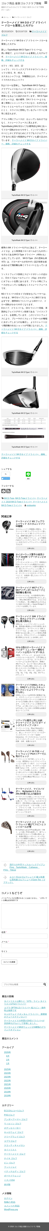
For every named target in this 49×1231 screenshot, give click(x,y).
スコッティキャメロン (14, 1145)
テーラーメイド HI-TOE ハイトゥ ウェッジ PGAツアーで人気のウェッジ (31, 753)
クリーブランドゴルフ (14, 1137)
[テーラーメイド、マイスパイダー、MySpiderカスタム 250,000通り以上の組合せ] (7, 794)
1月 (7, 1063)
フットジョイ (10, 1167)
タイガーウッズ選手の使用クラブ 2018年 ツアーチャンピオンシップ (31, 556)
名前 (4, 932)
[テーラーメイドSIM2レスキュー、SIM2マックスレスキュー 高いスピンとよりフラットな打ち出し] (7, 690)
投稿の (9, 1202)
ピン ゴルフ (9, 1163)
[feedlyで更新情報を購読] (3, 491)
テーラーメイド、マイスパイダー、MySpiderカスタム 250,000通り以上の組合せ (30, 791)
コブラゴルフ (10, 1141)
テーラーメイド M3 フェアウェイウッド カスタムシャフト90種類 (30, 523)
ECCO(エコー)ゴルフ (14, 1111)
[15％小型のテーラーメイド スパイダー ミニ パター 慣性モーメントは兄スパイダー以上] (7, 652)
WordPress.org (11, 1209)
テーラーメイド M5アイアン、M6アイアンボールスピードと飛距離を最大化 (31, 590)
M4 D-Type (9, 498)
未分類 (7, 1184)
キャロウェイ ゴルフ (13, 1132)
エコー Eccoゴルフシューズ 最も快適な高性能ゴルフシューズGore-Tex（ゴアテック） (24, 880)
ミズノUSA (9, 1180)
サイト (4, 951)
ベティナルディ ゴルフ (14, 1171)
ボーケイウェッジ (12, 1176)
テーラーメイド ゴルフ (14, 1154)
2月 (7, 1060)
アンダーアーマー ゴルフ (16, 1119)
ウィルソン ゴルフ (12, 1124)
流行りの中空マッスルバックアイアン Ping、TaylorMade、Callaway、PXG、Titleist (24, 867)
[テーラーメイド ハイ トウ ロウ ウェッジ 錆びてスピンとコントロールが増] (7, 827)
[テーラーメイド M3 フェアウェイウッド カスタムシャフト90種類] (7, 526)
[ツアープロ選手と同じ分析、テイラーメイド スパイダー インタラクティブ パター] (7, 725)
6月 (7, 1056)
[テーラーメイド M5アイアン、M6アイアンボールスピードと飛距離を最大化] (7, 593)
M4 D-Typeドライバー (25, 498)
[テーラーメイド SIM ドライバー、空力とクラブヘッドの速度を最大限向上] (7, 621)
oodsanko (31, 505)
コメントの (11, 1206)
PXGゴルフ (9, 1115)
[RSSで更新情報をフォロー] (8, 491)
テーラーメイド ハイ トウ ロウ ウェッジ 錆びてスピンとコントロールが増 (31, 824)
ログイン (8, 1198)
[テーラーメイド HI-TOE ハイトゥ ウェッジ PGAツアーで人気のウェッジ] (7, 756)
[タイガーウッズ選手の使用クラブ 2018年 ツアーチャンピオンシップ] (7, 559)
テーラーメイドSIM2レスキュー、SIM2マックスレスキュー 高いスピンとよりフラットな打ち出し (30, 688)
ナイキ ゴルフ (10, 1158)
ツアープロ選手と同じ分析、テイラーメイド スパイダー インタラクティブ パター (31, 722)
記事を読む (31, 548)
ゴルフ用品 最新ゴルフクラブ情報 (21, 3)
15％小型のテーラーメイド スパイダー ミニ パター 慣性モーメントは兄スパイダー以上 (30, 649)
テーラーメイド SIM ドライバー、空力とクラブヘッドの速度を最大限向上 (30, 618)
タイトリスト (10, 1150)
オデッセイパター (12, 1128)
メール (5, 942)
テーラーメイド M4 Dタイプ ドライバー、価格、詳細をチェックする (24, 329)
